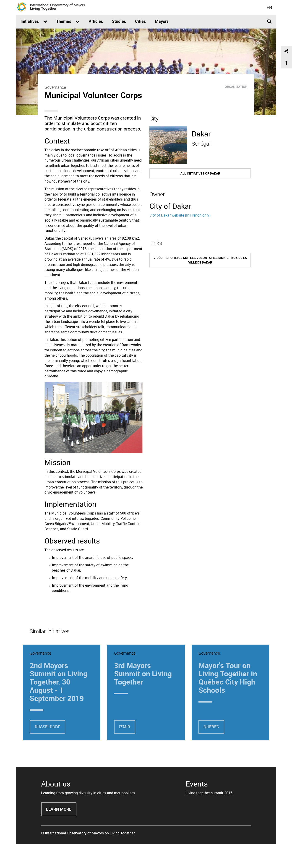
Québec (211, 726)
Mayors (162, 21)
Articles (96, 21)
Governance (55, 87)
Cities (140, 21)
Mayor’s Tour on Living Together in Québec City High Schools (227, 677)
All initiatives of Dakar (200, 173)
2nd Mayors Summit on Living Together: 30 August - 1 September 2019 (58, 681)
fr (269, 7)
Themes (64, 21)
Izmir (124, 726)
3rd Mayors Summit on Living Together (143, 673)
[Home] (51, 7)
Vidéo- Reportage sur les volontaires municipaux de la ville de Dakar (200, 260)
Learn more (61, 811)
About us (55, 784)
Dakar (201, 133)
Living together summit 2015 (208, 792)
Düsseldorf (47, 726)
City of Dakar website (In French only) (179, 215)
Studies (119, 21)
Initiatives (30, 21)
